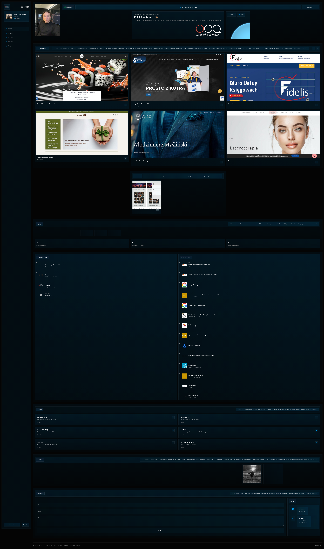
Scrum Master (192, 385)
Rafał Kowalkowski (75, 545)
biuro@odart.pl (303, 523)
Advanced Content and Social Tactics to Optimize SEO (203, 295)
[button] (313, 48)
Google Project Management (196, 305)
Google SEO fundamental (195, 375)
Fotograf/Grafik (49, 275)
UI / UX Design (192, 365)
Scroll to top (318, 545)
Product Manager (193, 396)
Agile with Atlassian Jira (194, 345)
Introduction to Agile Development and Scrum (201, 355)
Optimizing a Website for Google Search (199, 335)
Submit (160, 530)
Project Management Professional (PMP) (199, 264)
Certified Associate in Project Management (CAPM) (202, 275)
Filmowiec (47, 285)
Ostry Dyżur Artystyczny (55, 545)
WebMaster (48, 295)
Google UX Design (193, 285)
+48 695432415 (303, 521)
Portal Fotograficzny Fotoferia (53, 265)
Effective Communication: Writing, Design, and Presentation (204, 315)
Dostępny (69, 7)
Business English (192, 325)
